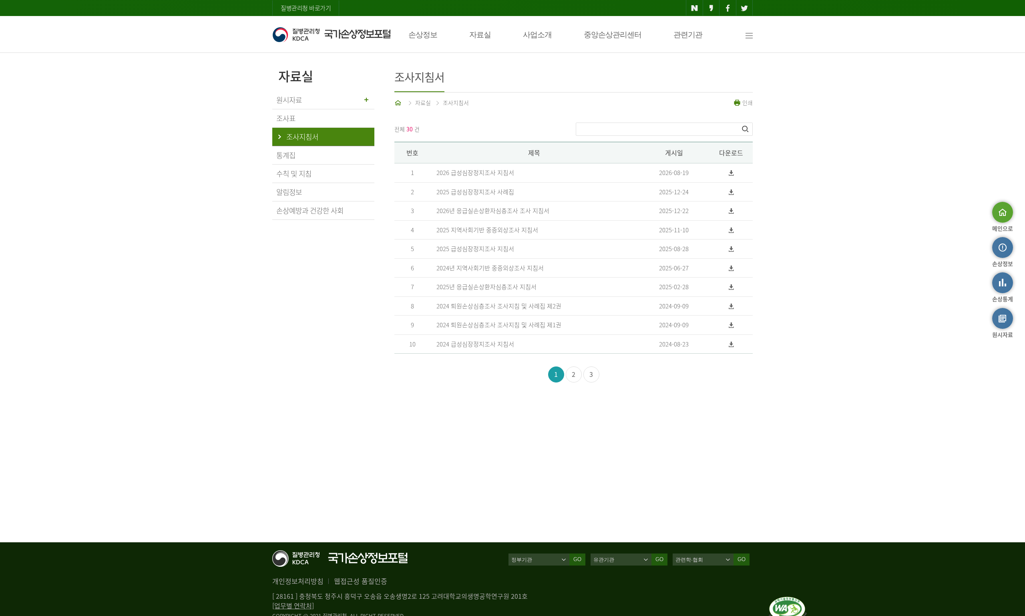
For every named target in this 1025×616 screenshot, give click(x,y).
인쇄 (747, 103)
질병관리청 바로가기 (306, 8)
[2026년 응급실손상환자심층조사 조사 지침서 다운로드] (731, 211)
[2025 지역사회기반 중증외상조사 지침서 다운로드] (731, 230)
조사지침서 (456, 103)
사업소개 (537, 34)
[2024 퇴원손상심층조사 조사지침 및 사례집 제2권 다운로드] (731, 306)
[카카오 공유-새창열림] (711, 8)
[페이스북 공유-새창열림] (728, 8)
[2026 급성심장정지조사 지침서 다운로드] (731, 173)
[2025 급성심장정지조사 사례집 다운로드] (731, 192)
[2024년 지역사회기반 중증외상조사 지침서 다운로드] (731, 268)
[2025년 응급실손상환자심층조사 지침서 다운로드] (731, 287)
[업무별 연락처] (293, 605)
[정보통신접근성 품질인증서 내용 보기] (788, 601)
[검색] (746, 129)
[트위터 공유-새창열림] (744, 8)
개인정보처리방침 (298, 581)
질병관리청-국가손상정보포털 (331, 34)
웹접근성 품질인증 (360, 581)
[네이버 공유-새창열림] (694, 8)
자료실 (480, 34)
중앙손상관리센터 (612, 34)
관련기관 (687, 34)
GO (577, 559)
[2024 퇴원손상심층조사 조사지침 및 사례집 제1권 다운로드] (731, 325)
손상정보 (422, 34)
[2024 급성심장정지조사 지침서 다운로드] (731, 344)
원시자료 (289, 100)
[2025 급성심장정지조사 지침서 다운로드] (731, 249)
